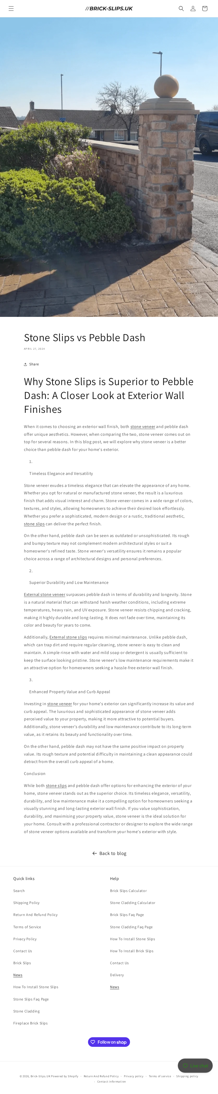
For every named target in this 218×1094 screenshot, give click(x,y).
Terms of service (160, 1076)
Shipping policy (187, 1076)
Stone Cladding (26, 1011)
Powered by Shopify (64, 1076)
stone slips (34, 524)
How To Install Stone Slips (35, 986)
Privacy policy (134, 1076)
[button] (11, 8)
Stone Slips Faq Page (31, 999)
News (17, 974)
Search (19, 890)
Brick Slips (22, 962)
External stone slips (68, 637)
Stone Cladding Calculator (133, 902)
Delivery (117, 974)
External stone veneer (44, 594)
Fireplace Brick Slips (30, 1023)
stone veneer (143, 426)
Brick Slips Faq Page (127, 914)
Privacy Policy (24, 938)
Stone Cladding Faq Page (131, 927)
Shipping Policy (26, 902)
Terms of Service (27, 927)
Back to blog (113, 853)
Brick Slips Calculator (128, 890)
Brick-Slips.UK (41, 1076)
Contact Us (22, 950)
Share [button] (34, 364)
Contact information (111, 1081)
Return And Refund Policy (35, 914)
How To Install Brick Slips (132, 950)
